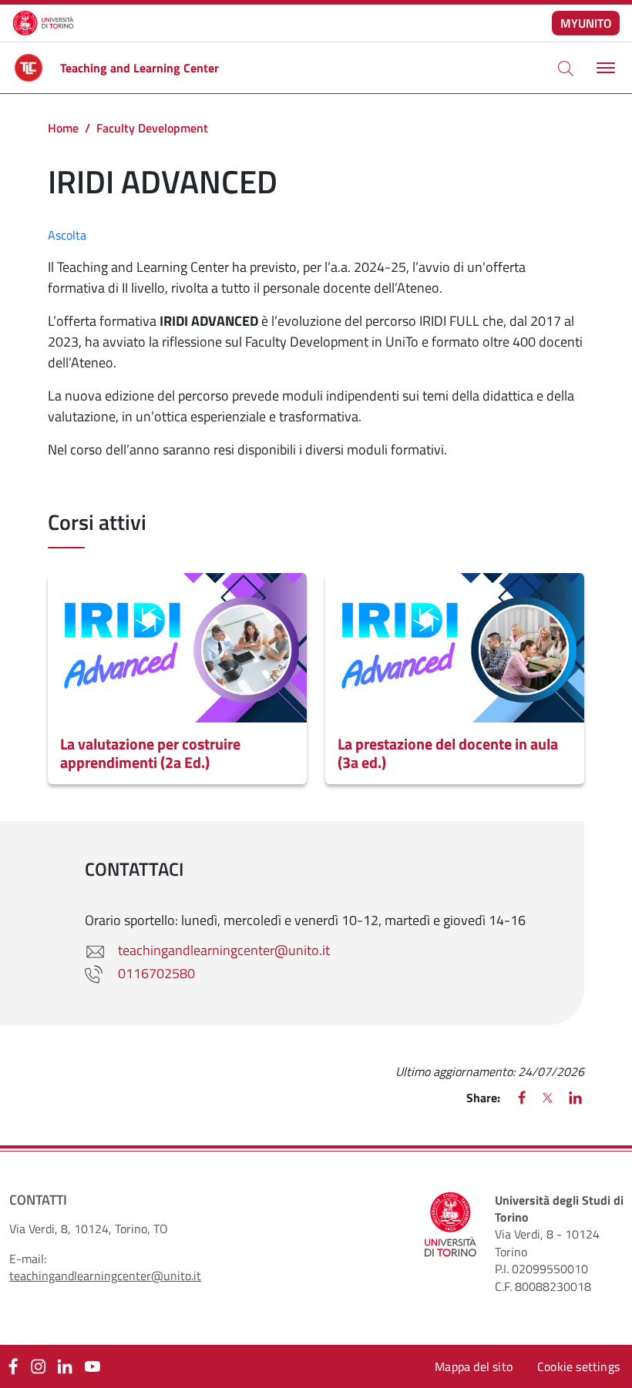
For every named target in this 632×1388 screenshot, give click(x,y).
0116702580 (156, 973)
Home (63, 128)
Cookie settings (578, 1366)
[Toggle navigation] (604, 68)
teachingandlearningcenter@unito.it (224, 950)
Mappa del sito (474, 1366)
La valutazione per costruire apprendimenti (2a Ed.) (150, 753)
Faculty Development (152, 128)
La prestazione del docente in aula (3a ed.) (448, 753)
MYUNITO (586, 23)
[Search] (565, 67)
